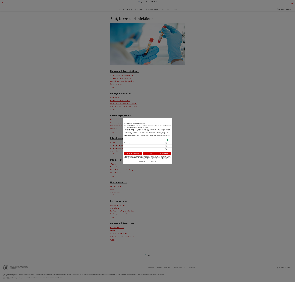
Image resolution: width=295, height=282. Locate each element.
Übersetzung (127, 143)
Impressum (153, 161)
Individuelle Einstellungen (133, 153)
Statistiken (126, 146)
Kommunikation (127, 149)
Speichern (149, 153)
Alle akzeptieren (164, 153)
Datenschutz (142, 161)
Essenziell (126, 140)
